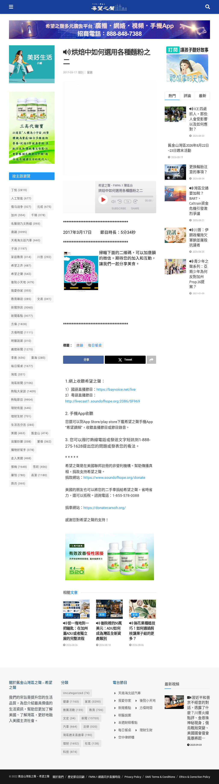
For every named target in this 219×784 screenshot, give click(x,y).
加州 (18, 215)
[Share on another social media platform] (151, 360)
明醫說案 (21, 340)
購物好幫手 (22, 449)
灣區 (18, 374)
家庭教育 (21, 257)
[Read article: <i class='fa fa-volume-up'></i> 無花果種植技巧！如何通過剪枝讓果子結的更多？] (142, 609)
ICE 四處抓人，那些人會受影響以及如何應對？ (198, 119)
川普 (44, 257)
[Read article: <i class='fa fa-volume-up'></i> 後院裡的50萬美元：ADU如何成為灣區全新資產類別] (109, 609)
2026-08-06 (138, 645)
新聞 (90, 718)
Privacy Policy (132, 776)
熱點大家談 (23, 391)
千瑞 (38, 215)
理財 (71, 743)
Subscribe (119, 208)
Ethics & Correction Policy (194, 776)
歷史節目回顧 (76, 776)
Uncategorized (76, 693)
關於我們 (58, 776)
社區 (92, 743)
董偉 (44, 441)
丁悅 (19, 190)
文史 (69, 718)
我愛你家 (21, 290)
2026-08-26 (71, 645)
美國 (18, 433)
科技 (70, 751)
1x (127, 201)
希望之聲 (21, 273)
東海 (38, 357)
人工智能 (21, 198)
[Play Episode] (103, 199)
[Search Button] (207, 7)
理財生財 (21, 416)
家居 (90, 72)
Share (135, 208)
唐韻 (79, 345)
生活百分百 (22, 424)
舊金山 (40, 433)
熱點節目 (22, 399)
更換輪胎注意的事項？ (198, 169)
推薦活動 (73, 710)
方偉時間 (22, 332)
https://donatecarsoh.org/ (104, 508)
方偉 (19, 324)
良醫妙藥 (21, 441)
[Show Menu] (11, 7)
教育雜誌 (21, 298)
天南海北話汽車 (25, 240)
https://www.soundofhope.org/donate (114, 477)
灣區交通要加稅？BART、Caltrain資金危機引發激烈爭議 (199, 201)
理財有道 (21, 408)
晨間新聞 (22, 349)
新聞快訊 (22, 307)
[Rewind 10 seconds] (120, 201)
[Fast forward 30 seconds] (135, 201)
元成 (44, 206)
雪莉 (40, 466)
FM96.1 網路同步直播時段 (104, 776)
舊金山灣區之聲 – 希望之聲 (33, 776)
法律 (90, 726)
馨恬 (18, 475)
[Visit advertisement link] (109, 32)
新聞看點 (22, 315)
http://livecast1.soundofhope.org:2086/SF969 (102, 401)
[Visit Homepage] (109, 7)
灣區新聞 (22, 383)
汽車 (70, 726)
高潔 (39, 475)
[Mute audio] (113, 201)
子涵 (19, 248)
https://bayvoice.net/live (116, 389)
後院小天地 (22, 282)
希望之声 (21, 265)
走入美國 (21, 458)
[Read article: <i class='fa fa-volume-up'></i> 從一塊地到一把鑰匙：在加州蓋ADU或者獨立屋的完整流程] (76, 609)
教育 (96, 710)
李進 (18, 357)
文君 (44, 298)
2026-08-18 (104, 645)
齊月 (18, 483)
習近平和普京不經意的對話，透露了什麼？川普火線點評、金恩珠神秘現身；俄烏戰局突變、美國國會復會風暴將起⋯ (198, 718)
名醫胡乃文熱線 (25, 223)
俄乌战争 (21, 206)
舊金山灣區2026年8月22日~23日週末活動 (188, 148)
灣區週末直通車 (77, 735)
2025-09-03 (195, 745)
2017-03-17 (70, 72)
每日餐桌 (95, 345)
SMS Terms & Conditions (160, 776)
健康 (71, 701)
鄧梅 (19, 466)
